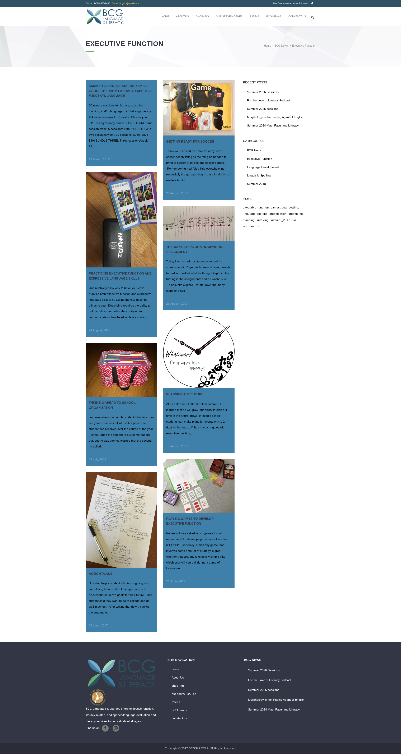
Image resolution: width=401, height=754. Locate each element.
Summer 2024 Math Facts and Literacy (273, 125)
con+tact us (179, 718)
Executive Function (259, 158)
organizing (295, 213)
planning (249, 220)
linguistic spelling (255, 213)
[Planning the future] (199, 352)
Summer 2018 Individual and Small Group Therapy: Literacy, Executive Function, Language (121, 90)
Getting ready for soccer (190, 141)
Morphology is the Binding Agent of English (275, 117)
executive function (256, 207)
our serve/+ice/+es (184, 693)
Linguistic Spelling (259, 175)
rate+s (176, 702)
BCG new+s (179, 710)
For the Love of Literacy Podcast (268, 100)
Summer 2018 (256, 183)
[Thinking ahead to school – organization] (121, 370)
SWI (295, 220)
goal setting (290, 207)
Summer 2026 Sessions (263, 92)
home (175, 669)
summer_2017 (280, 220)
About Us (178, 677)
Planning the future (184, 394)
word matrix (251, 226)
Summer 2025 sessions (262, 108)
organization (278, 213)
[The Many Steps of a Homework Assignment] (199, 223)
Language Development (263, 167)
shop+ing (178, 685)
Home (267, 45)
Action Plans (100, 573)
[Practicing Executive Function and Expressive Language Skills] (121, 219)
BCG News (281, 45)
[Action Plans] (121, 519)
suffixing (262, 220)
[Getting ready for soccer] (199, 107)
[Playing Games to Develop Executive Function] (199, 486)
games (275, 207)
